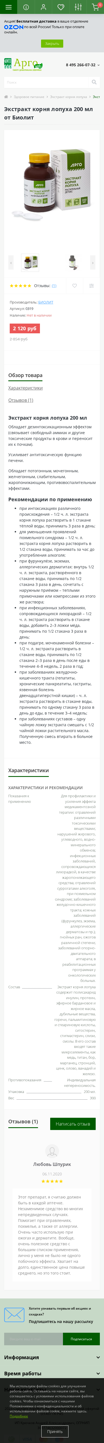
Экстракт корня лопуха (68, 96)
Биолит (45, 302)
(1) (54, 285)
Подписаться (81, 1339)
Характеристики (25, 388)
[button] (43, 7)
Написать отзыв (73, 1124)
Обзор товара (25, 375)
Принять (55, 1431)
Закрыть (52, 43)
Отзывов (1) (20, 400)
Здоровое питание (29, 96)
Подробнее (19, 1416)
